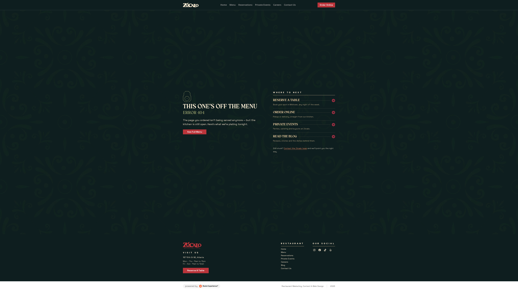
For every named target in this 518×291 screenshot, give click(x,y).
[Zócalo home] (191, 5)
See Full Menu (194, 131)
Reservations (245, 4)
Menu (232, 4)
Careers (277, 4)
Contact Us (290, 4)
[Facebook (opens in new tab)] (319, 250)
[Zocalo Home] (192, 245)
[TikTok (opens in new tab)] (325, 250)
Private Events (262, 4)
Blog (283, 265)
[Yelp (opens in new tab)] (330, 250)
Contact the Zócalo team (295, 148)
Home (223, 4)
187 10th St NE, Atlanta (193, 257)
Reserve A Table (195, 270)
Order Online (326, 5)
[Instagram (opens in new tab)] (314, 250)
